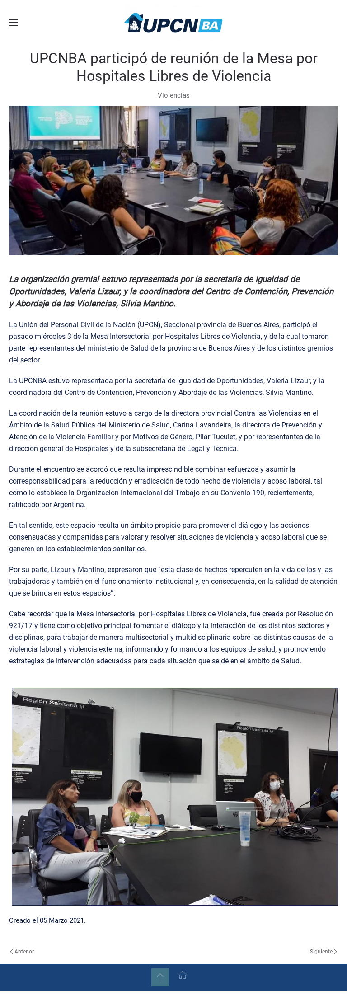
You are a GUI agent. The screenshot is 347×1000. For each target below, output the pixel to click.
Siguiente (321, 951)
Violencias (174, 95)
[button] (13, 22)
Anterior (24, 951)
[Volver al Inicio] (173, 22)
